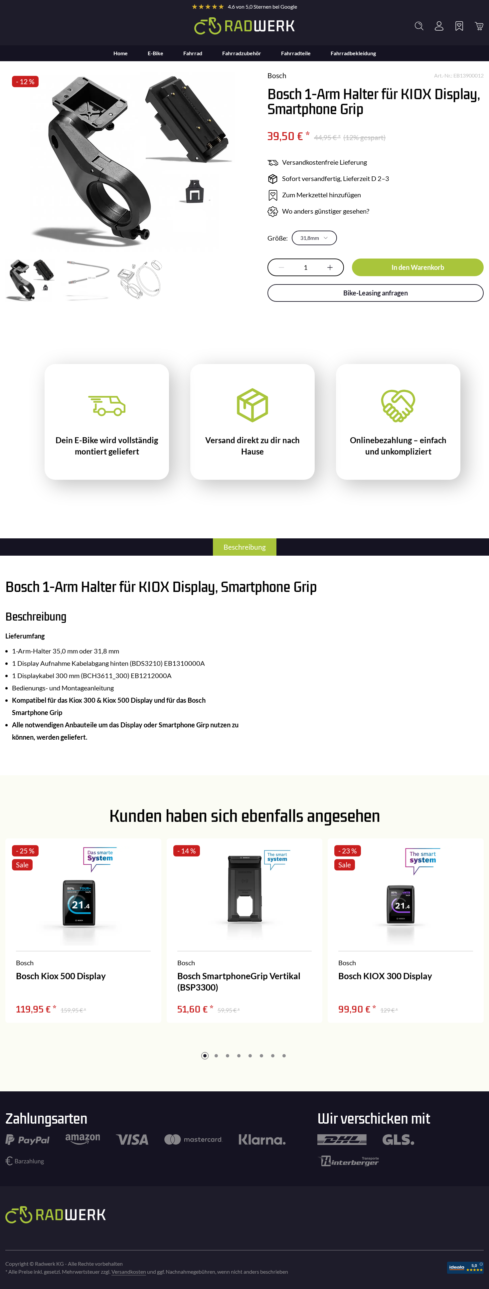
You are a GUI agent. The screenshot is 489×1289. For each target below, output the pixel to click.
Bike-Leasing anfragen (375, 293)
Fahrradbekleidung (353, 53)
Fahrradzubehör (241, 53)
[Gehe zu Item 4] (239, 1055)
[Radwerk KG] (244, 26)
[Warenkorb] (479, 26)
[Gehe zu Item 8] (284, 1055)
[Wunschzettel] (459, 26)
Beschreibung (245, 547)
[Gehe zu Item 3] (227, 1055)
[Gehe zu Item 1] (205, 1055)
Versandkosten (128, 1271)
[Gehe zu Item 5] (250, 1055)
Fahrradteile (296, 53)
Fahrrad (192, 53)
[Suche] (419, 26)
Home (120, 53)
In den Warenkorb (418, 267)
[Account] (439, 26)
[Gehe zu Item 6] (261, 1055)
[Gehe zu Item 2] (216, 1055)
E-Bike (155, 53)
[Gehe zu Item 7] (272, 1055)
